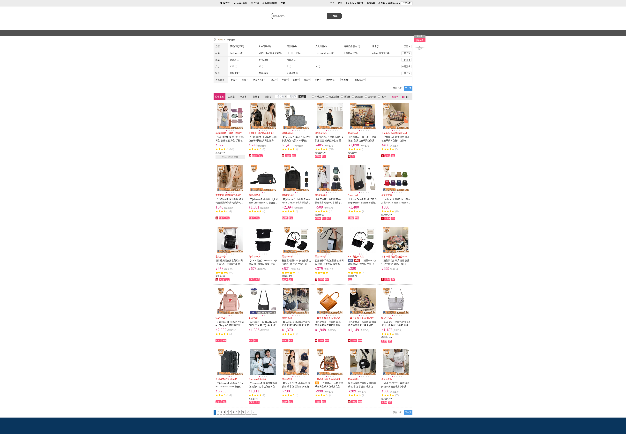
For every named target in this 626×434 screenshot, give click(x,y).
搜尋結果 (230, 39)
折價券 (381, 3)
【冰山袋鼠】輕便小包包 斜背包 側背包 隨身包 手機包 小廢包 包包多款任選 (230, 140)
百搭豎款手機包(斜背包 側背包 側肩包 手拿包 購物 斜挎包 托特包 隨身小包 (329, 264)
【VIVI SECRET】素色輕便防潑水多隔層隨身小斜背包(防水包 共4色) (395, 386)
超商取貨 (372, 96)
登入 (332, 3)
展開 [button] (406, 46)
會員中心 (349, 3)
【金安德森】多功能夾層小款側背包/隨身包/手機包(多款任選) (328, 202)
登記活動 (406, 3)
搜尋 (335, 16)
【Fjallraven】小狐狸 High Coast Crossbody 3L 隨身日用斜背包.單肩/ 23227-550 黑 (263, 202)
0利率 (383, 96)
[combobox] (299, 16)
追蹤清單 (371, 3)
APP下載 (255, 3)
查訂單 (360, 3)
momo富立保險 (240, 3)
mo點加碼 (319, 96)
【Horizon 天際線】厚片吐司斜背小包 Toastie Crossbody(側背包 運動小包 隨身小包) (395, 202)
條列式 (408, 96)
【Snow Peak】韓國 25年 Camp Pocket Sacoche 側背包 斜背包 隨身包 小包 (362, 202)
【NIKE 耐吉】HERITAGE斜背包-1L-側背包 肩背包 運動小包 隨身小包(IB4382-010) (263, 264)
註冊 (340, 3)
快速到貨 (359, 96)
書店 (283, 3)
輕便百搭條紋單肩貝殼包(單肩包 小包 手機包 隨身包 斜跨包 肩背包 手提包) (362, 386)
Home (220, 39)
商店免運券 (334, 96)
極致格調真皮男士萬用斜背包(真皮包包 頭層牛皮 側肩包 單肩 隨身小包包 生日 (229, 264)
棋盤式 (404, 96)
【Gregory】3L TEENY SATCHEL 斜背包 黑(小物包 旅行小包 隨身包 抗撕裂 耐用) (263, 325)
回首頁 (226, 3)
